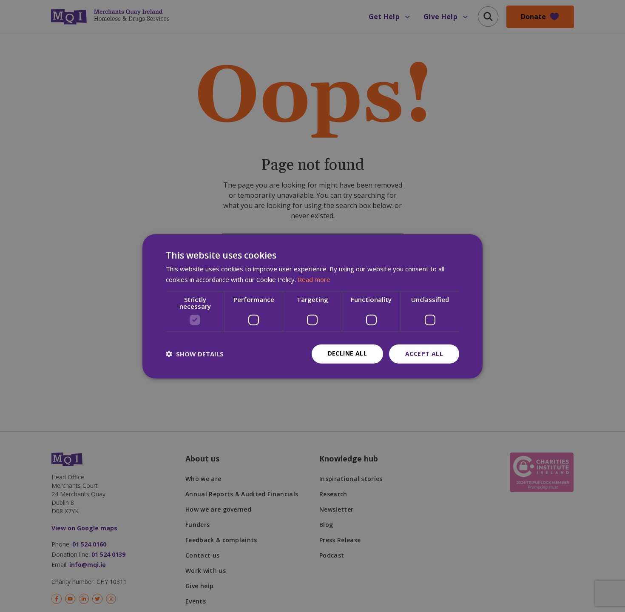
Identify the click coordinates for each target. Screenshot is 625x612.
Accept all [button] (424, 353)
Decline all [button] (347, 353)
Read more (314, 279)
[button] (195, 353)
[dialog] (312, 306)
